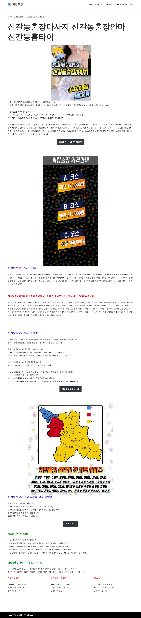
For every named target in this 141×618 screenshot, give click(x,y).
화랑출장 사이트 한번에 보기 (70, 142)
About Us (99, 4)
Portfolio (109, 4)
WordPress (28, 615)
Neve (10, 615)
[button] (114, 4)
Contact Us (122, 4)
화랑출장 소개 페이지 (70, 389)
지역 (131, 4)
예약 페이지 (70, 524)
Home (90, 4)
